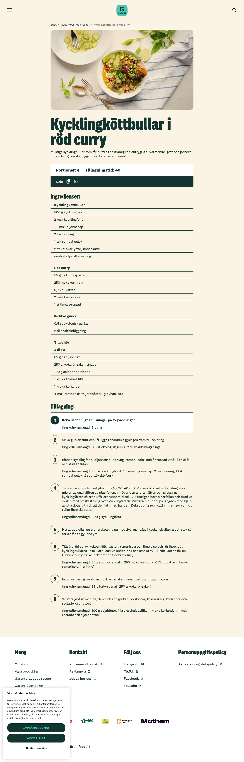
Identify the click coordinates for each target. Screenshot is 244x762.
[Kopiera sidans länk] (68, 181)
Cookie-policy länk (31, 717)
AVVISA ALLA (36, 738)
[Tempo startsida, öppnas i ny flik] (87, 721)
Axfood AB (82, 746)
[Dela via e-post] (76, 181)
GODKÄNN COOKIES (36, 727)
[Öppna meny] (10, 10)
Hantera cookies (36, 748)
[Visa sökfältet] (234, 10)
